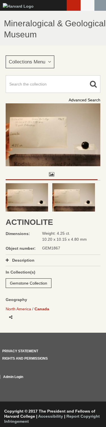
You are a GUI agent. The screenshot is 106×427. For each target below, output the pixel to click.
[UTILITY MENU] (87, 5)
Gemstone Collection (28, 283)
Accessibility (50, 416)
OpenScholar (90, 383)
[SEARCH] (100, 5)
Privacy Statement (20, 351)
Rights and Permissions (25, 358)
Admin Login (13, 377)
